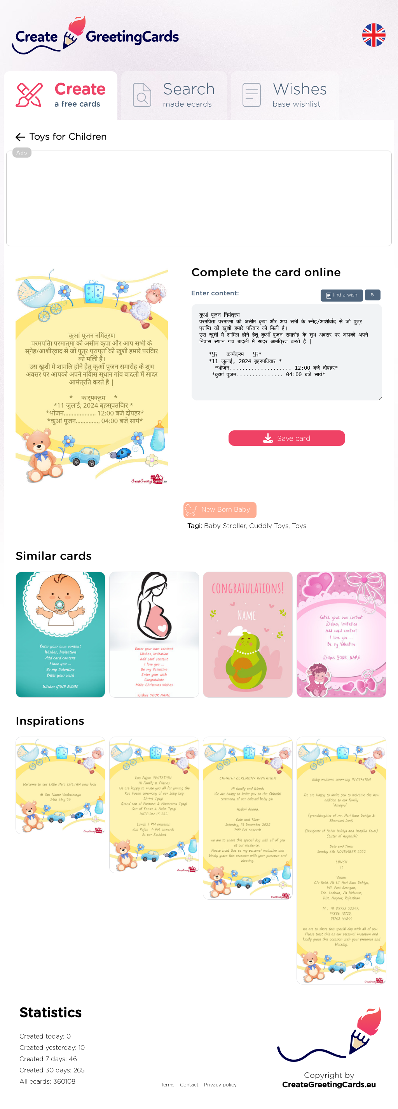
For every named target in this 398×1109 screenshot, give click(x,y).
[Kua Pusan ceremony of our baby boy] (156, 805)
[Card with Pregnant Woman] (156, 635)
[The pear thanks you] (250, 635)
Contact (189, 1085)
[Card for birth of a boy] (62, 635)
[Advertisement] (199, 199)
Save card (294, 439)
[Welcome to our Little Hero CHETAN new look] (62, 786)
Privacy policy (220, 1085)
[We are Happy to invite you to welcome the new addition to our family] (343, 861)
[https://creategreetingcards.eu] (181, 36)
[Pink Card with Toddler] (343, 635)
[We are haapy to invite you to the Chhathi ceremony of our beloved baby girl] (250, 819)
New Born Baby (225, 510)
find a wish (345, 295)
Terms (168, 1085)
